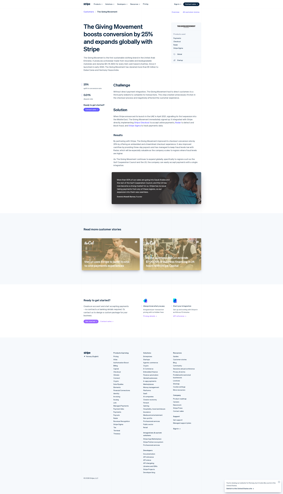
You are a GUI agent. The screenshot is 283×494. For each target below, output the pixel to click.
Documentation (149, 454)
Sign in (177, 4)
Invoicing (116, 396)
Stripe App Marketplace (152, 439)
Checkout (117, 372)
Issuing (116, 400)
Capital (116, 369)
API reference (179, 316)
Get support (178, 420)
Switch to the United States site (239, 488)
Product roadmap (179, 399)
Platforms (147, 390)
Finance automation (150, 375)
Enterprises (147, 356)
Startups (146, 359)
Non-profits (147, 418)
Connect (116, 378)
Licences (176, 381)
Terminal (116, 430)
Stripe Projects (149, 469)
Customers (89, 11)
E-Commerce (148, 369)
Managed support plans (182, 423)
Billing (115, 366)
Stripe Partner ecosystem (153, 442)
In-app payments (149, 381)
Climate (116, 375)
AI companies (148, 396)
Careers (176, 402)
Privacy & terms (179, 372)
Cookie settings (179, 387)
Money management (151, 387)
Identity (116, 393)
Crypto (116, 381)
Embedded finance (150, 372)
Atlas (115, 359)
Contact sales (190, 4)
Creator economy (150, 400)
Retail (145, 427)
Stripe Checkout (142, 122)
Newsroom (177, 405)
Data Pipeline (118, 384)
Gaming (146, 406)
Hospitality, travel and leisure (154, 409)
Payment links (118, 409)
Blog (175, 362)
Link (115, 403)
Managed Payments (121, 406)
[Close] (278, 482)
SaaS (145, 393)
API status (147, 460)
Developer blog (149, 472)
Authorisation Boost (121, 362)
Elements (117, 387)
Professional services (151, 421)
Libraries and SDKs (150, 466)
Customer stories (180, 359)
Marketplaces (148, 384)
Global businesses (150, 378)
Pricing (145, 4)
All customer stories (191, 12)
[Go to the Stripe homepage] (86, 353)
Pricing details (149, 316)
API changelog (148, 463)
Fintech (146, 403)
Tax (114, 427)
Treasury (116, 433)
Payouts (116, 415)
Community (177, 366)
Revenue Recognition (121, 421)
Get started (90, 321)
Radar (178, 122)
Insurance (147, 412)
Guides (176, 356)
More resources (179, 390)
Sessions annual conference (184, 369)
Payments (117, 412)
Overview (175, 12)
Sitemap (176, 384)
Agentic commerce (150, 362)
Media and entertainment (153, 415)
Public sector (148, 424)
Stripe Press (178, 408)
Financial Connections (121, 390)
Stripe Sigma (135, 125)
